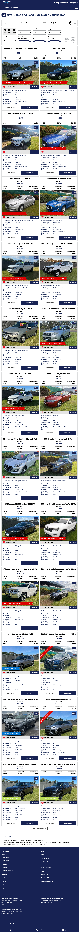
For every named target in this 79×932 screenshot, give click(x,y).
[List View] (74, 23)
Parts (3, 884)
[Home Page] (6, 2)
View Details (11, 107)
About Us (43, 864)
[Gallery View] (70, 23)
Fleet (42, 854)
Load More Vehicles (39, 829)
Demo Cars (5, 857)
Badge (50, 29)
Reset (44, 23)
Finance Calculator (8, 870)
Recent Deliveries (46, 867)
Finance (4, 867)
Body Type (6, 37)
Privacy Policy (45, 874)
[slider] (30, 41)
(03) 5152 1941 (10, 902)
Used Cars (5, 860)
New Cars (5, 854)
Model (35, 29)
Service (4, 877)
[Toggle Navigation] (76, 7)
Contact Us (29, 107)
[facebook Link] (3, 888)
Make (19, 29)
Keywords (24, 23)
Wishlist (35, 87)
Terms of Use (45, 877)
